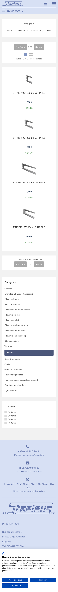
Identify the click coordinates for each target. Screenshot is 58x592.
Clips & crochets (12, 359)
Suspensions (35, 30)
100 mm (12, 412)
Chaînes (8, 288)
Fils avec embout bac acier (17, 309)
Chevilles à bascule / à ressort (18, 294)
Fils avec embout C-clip (15, 336)
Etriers (48, 31)
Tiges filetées (10, 390)
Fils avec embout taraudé (16, 325)
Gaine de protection (13, 369)
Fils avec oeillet (11, 320)
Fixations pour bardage (15, 385)
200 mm (12, 416)
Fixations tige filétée (13, 375)
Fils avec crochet (12, 315)
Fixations (21, 30)
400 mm (12, 423)
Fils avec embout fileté (15, 330)
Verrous (8, 346)
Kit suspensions (11, 341)
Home (9, 30)
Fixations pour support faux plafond (21, 380)
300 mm (12, 419)
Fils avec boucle (12, 304)
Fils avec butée (11, 299)
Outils (7, 364)
